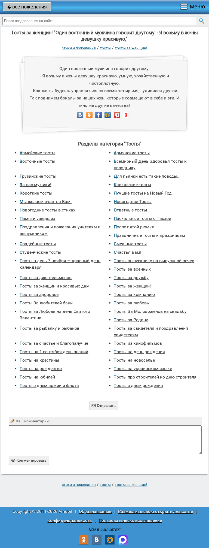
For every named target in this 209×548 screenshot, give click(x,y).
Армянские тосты (132, 152)
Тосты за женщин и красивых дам (55, 286)
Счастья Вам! (127, 252)
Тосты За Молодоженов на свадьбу (150, 311)
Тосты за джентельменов (46, 277)
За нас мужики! (35, 184)
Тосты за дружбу (131, 277)
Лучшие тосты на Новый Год (143, 193)
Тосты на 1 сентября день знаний (54, 351)
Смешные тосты (130, 243)
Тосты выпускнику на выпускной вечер (154, 260)
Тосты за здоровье (39, 294)
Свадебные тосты (38, 243)
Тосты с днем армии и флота (49, 385)
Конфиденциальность (69, 520)
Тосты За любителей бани (46, 302)
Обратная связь (95, 511)
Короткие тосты (36, 193)
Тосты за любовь (131, 302)
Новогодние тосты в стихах (47, 210)
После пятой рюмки (134, 226)
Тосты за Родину (131, 319)
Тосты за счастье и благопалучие (54, 343)
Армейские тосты (37, 152)
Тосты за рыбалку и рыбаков (49, 328)
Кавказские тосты (132, 184)
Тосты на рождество (41, 368)
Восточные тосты (37, 161)
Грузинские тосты (38, 176)
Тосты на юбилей (37, 377)
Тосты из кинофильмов (138, 343)
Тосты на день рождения (139, 351)
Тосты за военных (132, 269)
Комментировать (29, 460)
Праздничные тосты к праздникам (149, 235)
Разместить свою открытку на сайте (155, 511)
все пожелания (27, 7)
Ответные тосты (130, 210)
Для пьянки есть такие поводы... (147, 176)
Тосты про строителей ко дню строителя (155, 377)
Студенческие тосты (40, 252)
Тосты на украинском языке (143, 368)
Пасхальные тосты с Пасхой (142, 218)
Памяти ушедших (37, 218)
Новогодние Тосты (133, 201)
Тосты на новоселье (134, 360)
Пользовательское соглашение (130, 520)
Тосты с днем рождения (138, 385)
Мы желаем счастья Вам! (46, 201)
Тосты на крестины (39, 360)
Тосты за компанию (134, 294)
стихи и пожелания (79, 48)
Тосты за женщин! (131, 48)
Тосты (105, 48)
